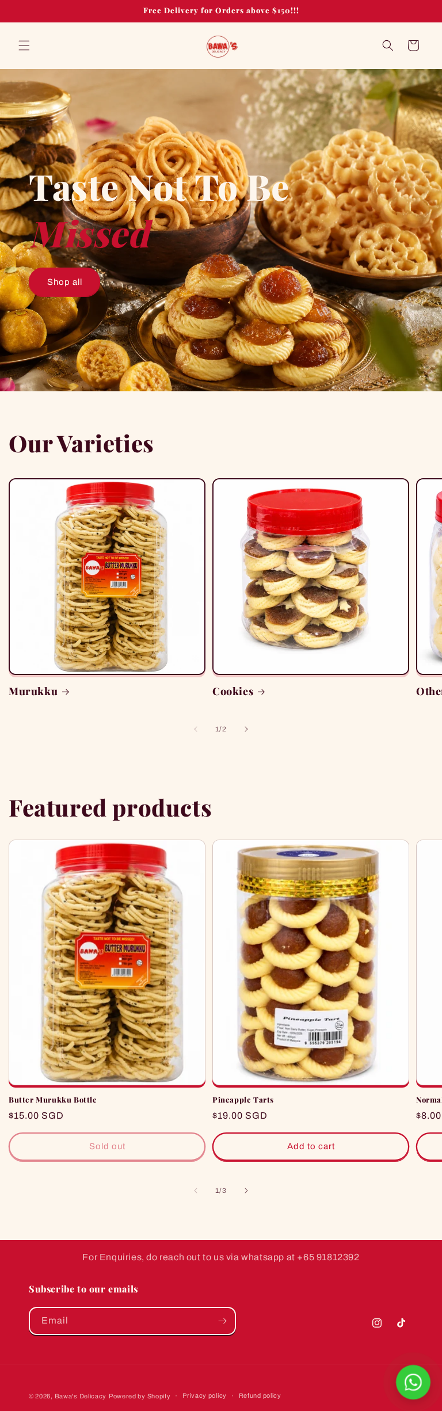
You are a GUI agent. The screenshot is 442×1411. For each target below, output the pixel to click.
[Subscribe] (222, 1321)
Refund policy (260, 1395)
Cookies (232, 691)
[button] (24, 45)
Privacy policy (204, 1395)
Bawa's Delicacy (81, 1396)
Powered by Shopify (140, 1396)
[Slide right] (246, 729)
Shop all (64, 282)
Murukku (33, 691)
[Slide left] (195, 729)
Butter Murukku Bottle (53, 1099)
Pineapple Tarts (243, 1099)
